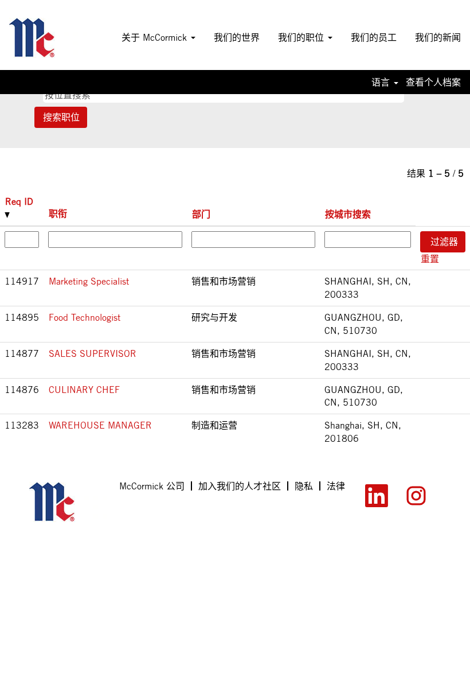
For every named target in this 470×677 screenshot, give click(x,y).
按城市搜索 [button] (348, 214)
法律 (336, 486)
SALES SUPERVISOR (92, 353)
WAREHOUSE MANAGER (100, 425)
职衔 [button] (58, 213)
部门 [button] (201, 214)
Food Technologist (84, 317)
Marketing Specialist (89, 281)
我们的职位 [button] (302, 37)
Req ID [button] (19, 201)
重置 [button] (430, 258)
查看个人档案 (433, 82)
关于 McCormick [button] (156, 37)
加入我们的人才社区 (239, 486)
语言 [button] (382, 82)
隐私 (304, 486)
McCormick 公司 (152, 486)
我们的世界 (237, 37)
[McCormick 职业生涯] (48, 38)
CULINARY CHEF (84, 389)
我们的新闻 (438, 37)
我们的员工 (374, 37)
